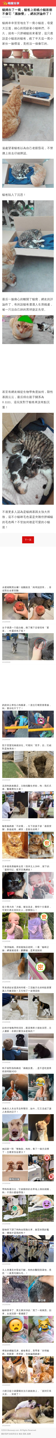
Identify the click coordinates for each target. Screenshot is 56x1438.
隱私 (25, 1434)
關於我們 (5, 1434)
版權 (29, 1434)
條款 (20, 1434)
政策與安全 (13, 1434)
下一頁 (28, 540)
